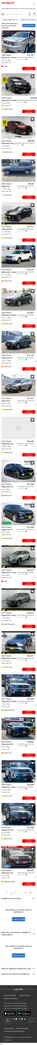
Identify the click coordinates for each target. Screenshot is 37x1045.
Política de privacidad (22, 1028)
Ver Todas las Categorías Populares (16, 1009)
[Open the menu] (34, 3)
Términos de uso (9, 1028)
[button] (30, 14)
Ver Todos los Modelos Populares (15, 1006)
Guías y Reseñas (25, 995)
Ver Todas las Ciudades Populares (15, 1003)
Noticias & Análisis (10, 995)
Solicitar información (29, 68)
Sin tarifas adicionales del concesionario (23, 143)
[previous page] (6, 892)
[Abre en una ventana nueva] (10, 1013)
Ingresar (32, 1021)
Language (7, 1021)
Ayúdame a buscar (28, 25)
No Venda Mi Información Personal (14, 1031)
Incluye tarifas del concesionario (25, 57)
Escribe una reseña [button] (18, 919)
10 (25, 892)
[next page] (30, 892)
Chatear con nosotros (11, 998)
